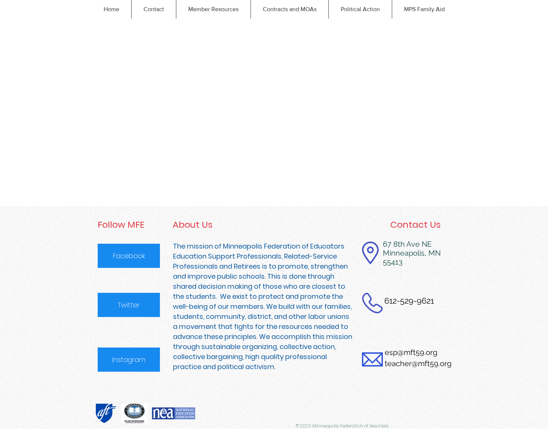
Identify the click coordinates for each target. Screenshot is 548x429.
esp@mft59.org (411, 352)
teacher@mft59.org (418, 363)
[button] (153, 9)
